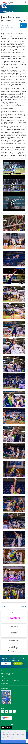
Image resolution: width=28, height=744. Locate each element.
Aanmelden (18, 663)
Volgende (23, 606)
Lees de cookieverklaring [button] (9, 737)
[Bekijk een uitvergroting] (14, 223)
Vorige (4, 606)
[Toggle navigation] (25, 2)
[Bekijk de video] (14, 168)
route (13, 673)
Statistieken (4, 29)
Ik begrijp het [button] (13, 741)
